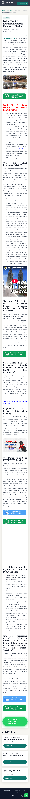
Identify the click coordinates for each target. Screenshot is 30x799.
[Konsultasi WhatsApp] (26, 795)
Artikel (14, 796)
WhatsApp (20, 796)
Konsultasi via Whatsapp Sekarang (14, 721)
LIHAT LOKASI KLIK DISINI (11, 401)
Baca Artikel (8, 745)
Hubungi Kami (22, 3)
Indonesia (9, 10)
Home (3, 10)
